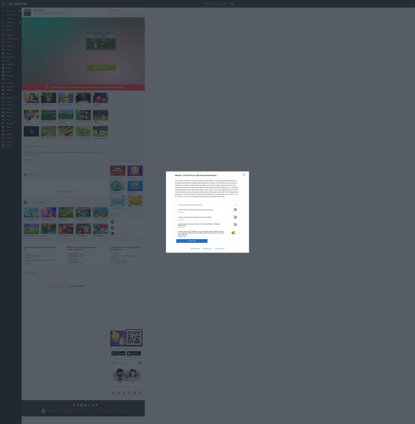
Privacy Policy (219, 249)
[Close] (245, 175)
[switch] (234, 209)
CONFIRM (192, 241)
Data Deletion (195, 249)
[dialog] (207, 212)
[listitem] (207, 205)
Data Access (207, 249)
